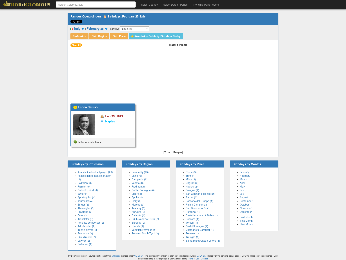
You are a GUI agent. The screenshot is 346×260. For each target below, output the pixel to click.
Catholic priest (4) (88, 190)
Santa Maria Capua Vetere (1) (203, 240)
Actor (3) (83, 215)
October (244, 204)
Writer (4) (83, 193)
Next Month (246, 224)
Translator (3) (85, 219)
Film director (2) (87, 237)
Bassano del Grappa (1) (199, 201)
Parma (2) (191, 197)
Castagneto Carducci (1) (200, 230)
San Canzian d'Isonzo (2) (200, 193)
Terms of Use (193, 258)
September (246, 201)
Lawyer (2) (84, 240)
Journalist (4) (85, 201)
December (246, 211)
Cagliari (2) (192, 183)
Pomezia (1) (193, 211)
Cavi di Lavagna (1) (197, 226)
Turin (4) (191, 175)
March (243, 179)
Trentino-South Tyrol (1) (145, 233)
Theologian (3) (86, 208)
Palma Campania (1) (197, 204)
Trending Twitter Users (206, 4)
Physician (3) (85, 211)
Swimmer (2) (85, 244)
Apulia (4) (137, 197)
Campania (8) (139, 179)
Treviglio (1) (192, 237)
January (244, 172)
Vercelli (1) (192, 222)
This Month (246, 220)
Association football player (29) (95, 172)
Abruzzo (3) (138, 211)
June (242, 190)
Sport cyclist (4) (86, 197)
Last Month (246, 217)
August (244, 197)
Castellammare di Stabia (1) (202, 215)
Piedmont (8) (139, 186)
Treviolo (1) (192, 233)
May (242, 186)
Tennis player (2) (87, 230)
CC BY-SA (138, 255)
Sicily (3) (136, 201)
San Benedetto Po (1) (198, 208)
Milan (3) (191, 179)
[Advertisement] (173, 76)
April (242, 183)
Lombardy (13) (140, 172)
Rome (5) (191, 172)
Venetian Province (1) (144, 230)
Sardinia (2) (138, 222)
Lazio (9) (137, 175)
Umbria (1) (138, 226)
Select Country (149, 4)
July (242, 193)
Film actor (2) (85, 233)
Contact (204, 258)
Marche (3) (138, 204)
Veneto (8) (138, 183)
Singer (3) (83, 204)
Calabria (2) (138, 215)
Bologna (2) (192, 190)
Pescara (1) (192, 219)
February (245, 175)
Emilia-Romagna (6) (143, 190)
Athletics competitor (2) (91, 222)
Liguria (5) (137, 193)
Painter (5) (84, 186)
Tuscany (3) (138, 208)
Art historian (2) (86, 226)
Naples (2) (192, 186)
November (246, 208)
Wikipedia (116, 255)
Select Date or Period (175, 4)
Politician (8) (85, 183)
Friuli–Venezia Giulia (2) (145, 219)
